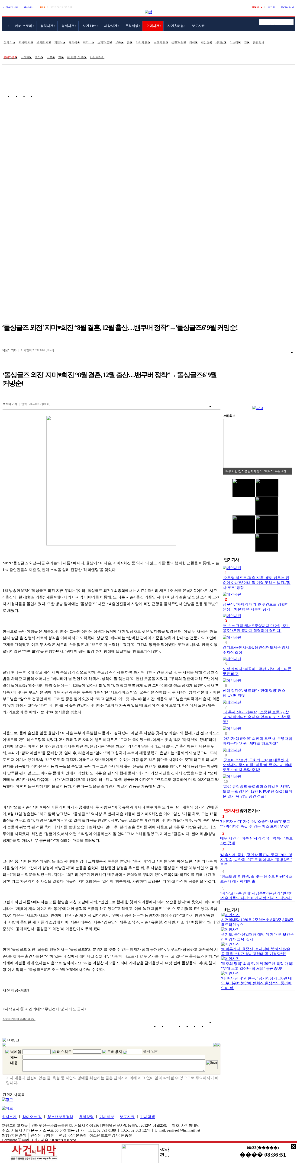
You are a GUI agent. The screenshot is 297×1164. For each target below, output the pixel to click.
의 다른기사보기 (19, 1019)
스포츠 (51, 57)
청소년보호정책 (60, 1117)
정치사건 (46, 26)
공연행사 (258, 42)
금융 (129, 42)
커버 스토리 (23, 26)
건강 (247, 42)
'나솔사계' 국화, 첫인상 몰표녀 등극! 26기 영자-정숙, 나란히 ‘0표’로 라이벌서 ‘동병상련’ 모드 (256, 860)
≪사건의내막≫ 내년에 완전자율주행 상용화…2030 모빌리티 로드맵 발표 (165, 1152)
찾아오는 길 (32, 1117)
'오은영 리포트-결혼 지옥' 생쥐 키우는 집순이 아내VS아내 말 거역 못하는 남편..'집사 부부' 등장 (257, 583)
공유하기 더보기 (216, 1027)
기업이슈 (59, 42)
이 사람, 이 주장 (77, 57)
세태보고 (220, 42)
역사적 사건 (26, 42)
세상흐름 (206, 42)
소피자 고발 (104, 42)
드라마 (39, 57)
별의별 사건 (43, 42)
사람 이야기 (97, 57)
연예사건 (152, 26)
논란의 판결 (161, 42)
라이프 (193, 42)
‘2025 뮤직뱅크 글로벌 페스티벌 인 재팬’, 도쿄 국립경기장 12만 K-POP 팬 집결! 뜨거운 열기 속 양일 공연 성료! (257, 791)
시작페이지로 (10, 7)
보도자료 (198, 26)
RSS (42, 7)
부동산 (119, 42)
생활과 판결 (178, 42)
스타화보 (26, 57)
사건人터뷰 (176, 26)
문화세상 (131, 26)
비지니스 (88, 42)
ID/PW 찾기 (287, 7)
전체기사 (257, 7)
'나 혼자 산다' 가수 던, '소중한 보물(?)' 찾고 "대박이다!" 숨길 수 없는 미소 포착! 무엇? (257, 717)
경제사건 (67, 26)
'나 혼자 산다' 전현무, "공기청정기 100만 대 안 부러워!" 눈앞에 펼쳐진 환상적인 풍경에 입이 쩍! (256, 983)
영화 (61, 57)
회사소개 (9, 1117)
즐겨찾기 (29, 7)
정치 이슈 (9, 42)
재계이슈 (74, 42)
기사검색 (147, 1117)
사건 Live (89, 26)
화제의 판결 (143, 42)
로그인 (271, 7)
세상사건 (110, 26)
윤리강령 (86, 1117)
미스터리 (235, 42)
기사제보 (106, 1117)
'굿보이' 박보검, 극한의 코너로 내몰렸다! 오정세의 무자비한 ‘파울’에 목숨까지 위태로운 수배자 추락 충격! (257, 765)
